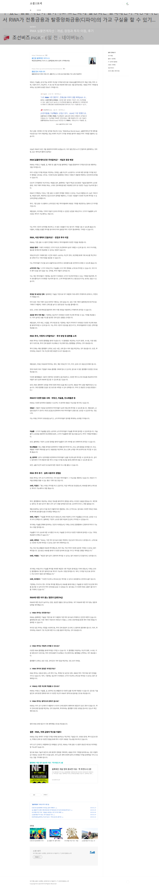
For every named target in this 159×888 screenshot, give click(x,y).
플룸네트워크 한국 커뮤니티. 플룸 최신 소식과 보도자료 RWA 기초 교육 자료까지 (57, 74)
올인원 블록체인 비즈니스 (41, 58)
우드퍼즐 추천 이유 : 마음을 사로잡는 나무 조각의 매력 (46, 812)
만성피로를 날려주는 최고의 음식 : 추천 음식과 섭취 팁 (46, 817)
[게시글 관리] (39, 794)
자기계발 (110, 56)
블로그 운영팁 (112, 59)
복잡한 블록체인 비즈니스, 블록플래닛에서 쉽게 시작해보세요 (51, 60)
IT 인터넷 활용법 (112, 62)
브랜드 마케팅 (112, 65)
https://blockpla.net (38, 55)
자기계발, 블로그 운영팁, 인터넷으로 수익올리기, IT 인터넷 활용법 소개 (52, 853)
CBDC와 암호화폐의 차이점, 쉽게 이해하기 (43, 808)
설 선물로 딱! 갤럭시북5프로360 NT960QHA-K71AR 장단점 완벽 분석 (51, 810)
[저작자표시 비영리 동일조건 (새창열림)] (51, 795)
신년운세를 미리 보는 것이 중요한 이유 (42, 815)
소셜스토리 (36, 3)
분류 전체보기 (112, 52)
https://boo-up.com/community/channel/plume (47, 69)
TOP (127, 881)
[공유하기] (37, 794)
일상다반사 (35, 804)
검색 (123, 3)
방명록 (39, 10)
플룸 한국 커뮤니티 (38, 71)
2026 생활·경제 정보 (114, 71)
